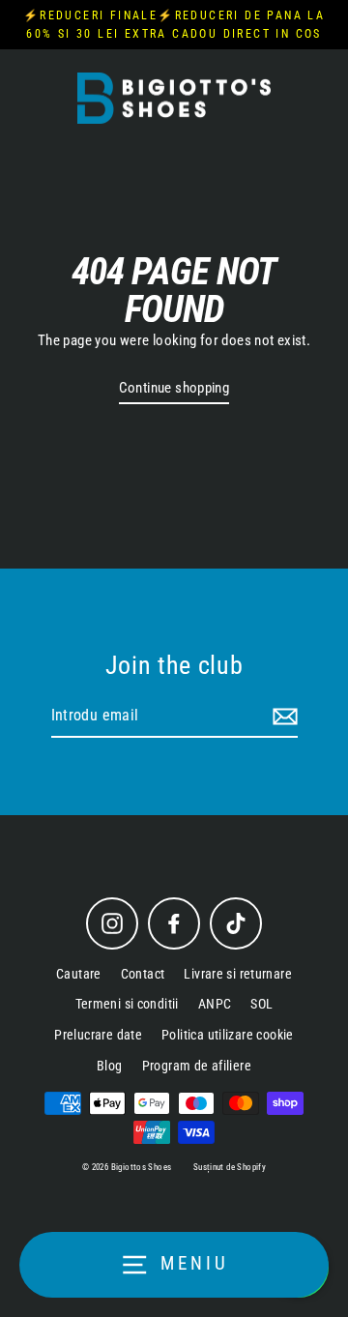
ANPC (215, 1003)
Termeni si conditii (127, 1003)
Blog (110, 1065)
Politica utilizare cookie (227, 1034)
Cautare (79, 973)
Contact (143, 973)
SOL (261, 1003)
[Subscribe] (282, 716)
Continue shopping (174, 387)
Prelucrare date (98, 1034)
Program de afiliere (196, 1065)
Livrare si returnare (238, 973)
